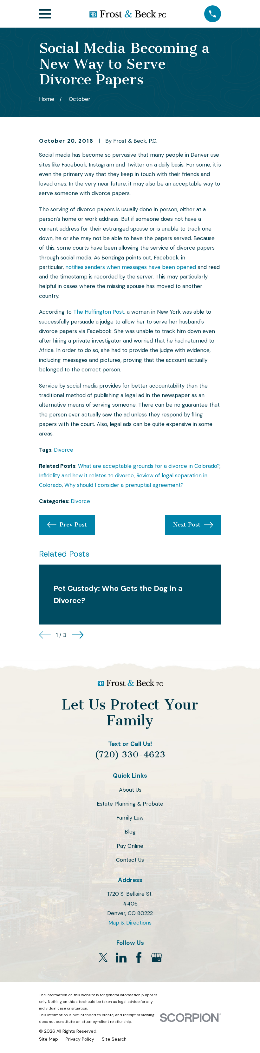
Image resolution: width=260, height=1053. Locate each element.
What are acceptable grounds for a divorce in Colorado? (148, 465)
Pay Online (130, 845)
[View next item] (77, 635)
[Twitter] (103, 957)
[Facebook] (138, 957)
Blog (130, 831)
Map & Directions (130, 922)
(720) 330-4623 (130, 754)
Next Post (186, 524)
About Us (130, 789)
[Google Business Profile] (156, 957)
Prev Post (73, 524)
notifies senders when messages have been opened (130, 267)
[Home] (127, 14)
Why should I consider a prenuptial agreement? (124, 484)
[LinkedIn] (121, 957)
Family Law (130, 817)
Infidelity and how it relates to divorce (86, 475)
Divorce (63, 449)
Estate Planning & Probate (130, 803)
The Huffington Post (98, 311)
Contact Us (130, 859)
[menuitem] (48, 1039)
